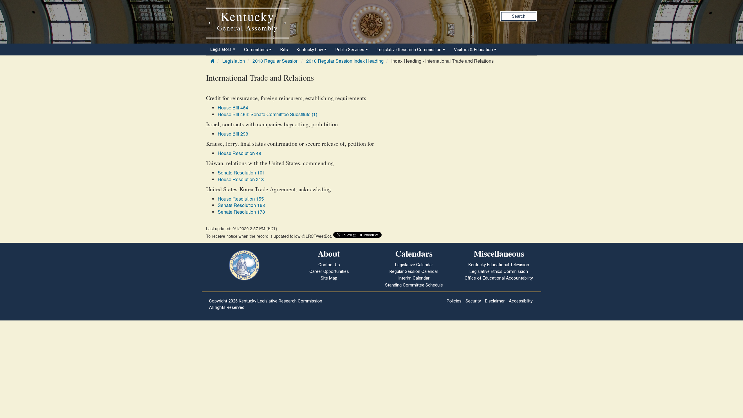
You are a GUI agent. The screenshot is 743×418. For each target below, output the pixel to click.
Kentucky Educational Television (498, 264)
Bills (284, 49)
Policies (454, 301)
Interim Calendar (414, 278)
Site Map (329, 278)
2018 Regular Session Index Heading (345, 60)
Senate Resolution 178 (241, 211)
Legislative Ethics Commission (499, 271)
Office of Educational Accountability (499, 278)
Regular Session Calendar (413, 271)
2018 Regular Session (276, 60)
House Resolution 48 (239, 153)
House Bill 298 (233, 133)
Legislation (233, 60)
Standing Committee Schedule (414, 285)
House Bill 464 (233, 107)
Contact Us (329, 264)
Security (473, 301)
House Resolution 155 (241, 198)
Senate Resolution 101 (241, 172)
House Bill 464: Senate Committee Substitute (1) (267, 114)
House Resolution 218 (241, 179)
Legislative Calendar (414, 264)
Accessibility (521, 301)
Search (518, 16)
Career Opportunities (329, 271)
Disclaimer (495, 301)
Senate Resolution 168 (241, 205)
